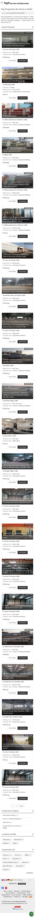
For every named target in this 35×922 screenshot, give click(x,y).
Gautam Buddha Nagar (10, 862)
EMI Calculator (27, 895)
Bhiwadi (24, 862)
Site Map (25, 896)
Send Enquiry (22, 60)
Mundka (5, 843)
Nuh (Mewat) (7, 866)
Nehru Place (18, 839)
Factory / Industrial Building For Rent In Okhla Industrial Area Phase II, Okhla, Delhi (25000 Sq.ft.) (17, 184)
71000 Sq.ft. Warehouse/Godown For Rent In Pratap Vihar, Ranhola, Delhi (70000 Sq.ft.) (16, 711)
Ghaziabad (19, 866)
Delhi (26, 855)
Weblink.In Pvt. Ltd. (21, 903)
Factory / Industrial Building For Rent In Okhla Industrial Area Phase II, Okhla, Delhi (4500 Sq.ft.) (17, 114)
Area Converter (16, 895)
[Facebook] (3, 887)
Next (22, 806)
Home (3, 13)
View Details (12, 60)
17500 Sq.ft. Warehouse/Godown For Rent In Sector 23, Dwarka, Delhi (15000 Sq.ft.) (17, 570)
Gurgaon (5, 855)
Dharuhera (15, 858)
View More (29, 872)
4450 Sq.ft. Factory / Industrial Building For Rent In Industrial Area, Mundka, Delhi (16, 641)
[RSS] (30, 896)
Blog (5, 891)
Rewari (17, 855)
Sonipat (5, 869)
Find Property (26, 891)
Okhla (14, 843)
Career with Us (10, 893)
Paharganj (6, 839)
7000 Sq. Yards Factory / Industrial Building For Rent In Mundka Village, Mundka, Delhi (16, 395)
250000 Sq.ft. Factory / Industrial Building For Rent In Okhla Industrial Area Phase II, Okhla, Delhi (16, 219)
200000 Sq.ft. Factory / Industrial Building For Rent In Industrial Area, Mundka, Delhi (16, 676)
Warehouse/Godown (9, 815)
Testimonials (7, 896)
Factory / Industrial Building (11, 819)
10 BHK (5, 828)
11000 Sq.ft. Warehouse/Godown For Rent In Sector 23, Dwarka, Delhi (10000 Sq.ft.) (17, 535)
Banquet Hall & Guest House (11, 826)
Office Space (6, 822)
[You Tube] (6, 887)
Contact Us (17, 896)
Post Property (21, 893)
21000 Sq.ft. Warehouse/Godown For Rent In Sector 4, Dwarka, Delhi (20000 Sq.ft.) (17, 746)
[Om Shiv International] (16, 3)
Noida (5, 858)
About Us (17, 891)
